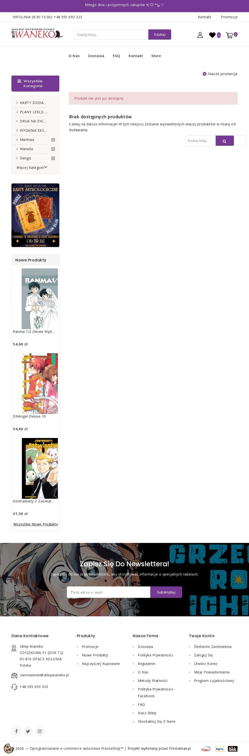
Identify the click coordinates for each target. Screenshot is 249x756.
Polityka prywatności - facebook (156, 692)
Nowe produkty (95, 655)
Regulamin (147, 663)
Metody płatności (153, 680)
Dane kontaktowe (30, 636)
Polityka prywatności (155, 655)
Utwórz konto (206, 663)
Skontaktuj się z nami (157, 721)
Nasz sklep (147, 713)
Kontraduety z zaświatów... (36, 501)
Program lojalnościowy (214, 680)
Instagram (40, 732)
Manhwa (27, 139)
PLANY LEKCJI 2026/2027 (34, 112)
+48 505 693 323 (68, 17)
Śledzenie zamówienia (213, 646)
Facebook (16, 732)
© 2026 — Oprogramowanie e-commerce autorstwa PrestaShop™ (67, 748)
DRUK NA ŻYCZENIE (34, 121)
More (156, 55)
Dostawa (96, 55)
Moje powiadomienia (212, 672)
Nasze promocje (223, 73)
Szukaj (159, 34)
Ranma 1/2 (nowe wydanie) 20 (39, 331)
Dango (25, 158)
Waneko (27, 148)
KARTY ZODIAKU (34, 102)
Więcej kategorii (30, 167)
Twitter (28, 732)
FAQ (116, 55)
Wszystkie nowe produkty (35, 524)
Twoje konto (202, 636)
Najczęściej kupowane (101, 663)
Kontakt (204, 17)
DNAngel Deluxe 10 (29, 416)
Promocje (229, 17)
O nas (74, 55)
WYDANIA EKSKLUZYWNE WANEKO (34, 130)
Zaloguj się (203, 655)
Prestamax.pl (180, 748)
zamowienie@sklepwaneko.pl (44, 675)
